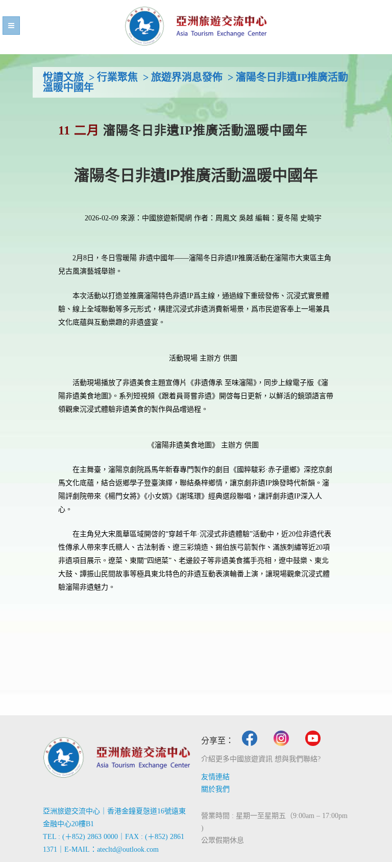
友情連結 (215, 777)
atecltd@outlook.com (128, 849)
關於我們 (215, 789)
